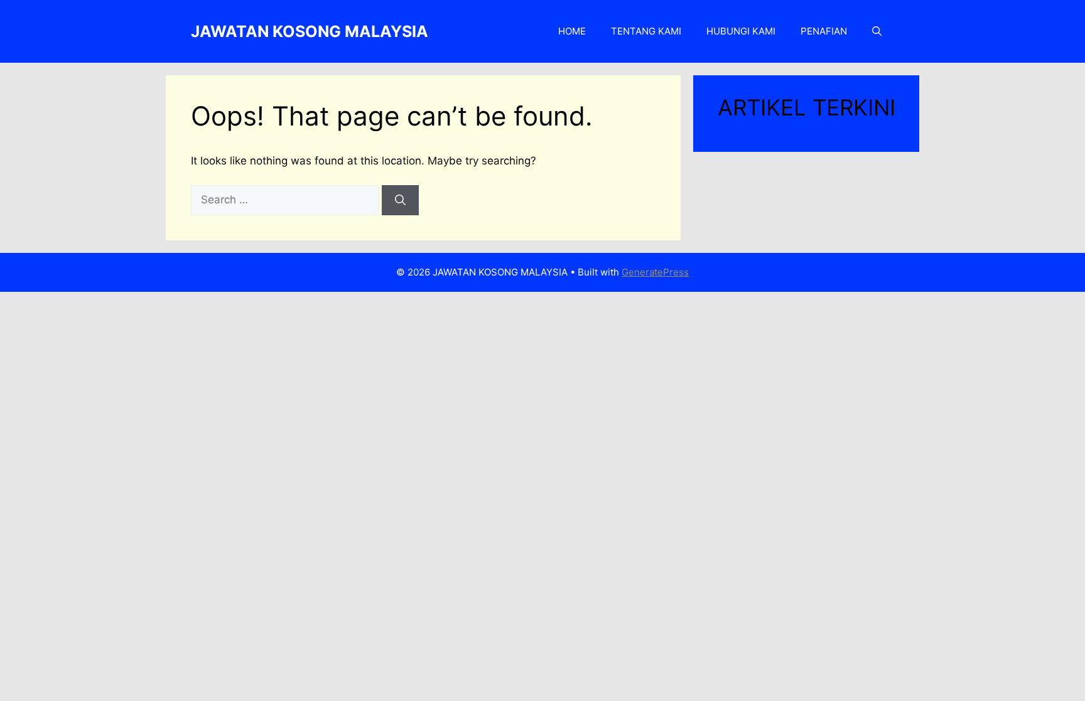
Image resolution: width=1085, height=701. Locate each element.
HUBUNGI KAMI (740, 31)
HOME (572, 31)
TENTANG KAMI (646, 31)
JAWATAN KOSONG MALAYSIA (309, 31)
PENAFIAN (824, 31)
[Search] (400, 200)
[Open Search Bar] (877, 31)
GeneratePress (655, 272)
